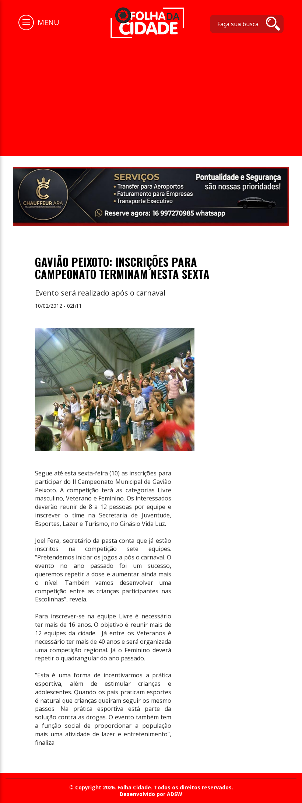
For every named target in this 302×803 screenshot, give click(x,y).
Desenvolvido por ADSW (151, 794)
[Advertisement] (151, 93)
